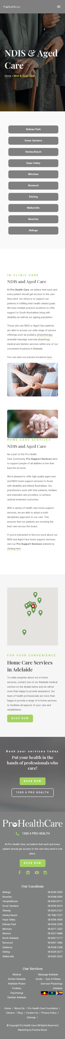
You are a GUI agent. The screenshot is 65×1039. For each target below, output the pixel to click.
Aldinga (6, 892)
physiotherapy (44, 335)
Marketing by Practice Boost (32, 1030)
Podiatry (16, 988)
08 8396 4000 (55, 919)
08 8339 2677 (55, 952)
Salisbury (7, 947)
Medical (17, 974)
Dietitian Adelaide (17, 997)
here (49, 357)
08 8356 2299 (55, 924)
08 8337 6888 (55, 933)
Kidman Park (9, 924)
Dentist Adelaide (17, 979)
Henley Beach (9, 915)
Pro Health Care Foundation (43, 1008)
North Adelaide (10, 938)
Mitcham (7, 929)
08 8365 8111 (55, 901)
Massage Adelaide (48, 974)
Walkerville (8, 956)
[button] (33, 610)
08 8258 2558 (55, 947)
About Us (19, 1008)
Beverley (7, 897)
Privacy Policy (49, 1013)
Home (8, 76)
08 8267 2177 (55, 938)
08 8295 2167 (55, 910)
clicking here (14, 548)
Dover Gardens (10, 906)
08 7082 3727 (55, 915)
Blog (20, 1013)
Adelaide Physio (17, 983)
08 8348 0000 (55, 897)
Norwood (7, 943)
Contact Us (32, 1013)
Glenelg (6, 910)
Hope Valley (8, 919)
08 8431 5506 (55, 943)
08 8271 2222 (55, 929)
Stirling (6, 952)
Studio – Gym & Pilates (48, 979)
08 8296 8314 (55, 906)
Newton (6, 933)
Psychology (16, 993)
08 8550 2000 (55, 892)
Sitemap (31, 1017)
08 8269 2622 (55, 956)
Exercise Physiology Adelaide (51, 986)
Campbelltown (10, 901)
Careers (10, 1013)
